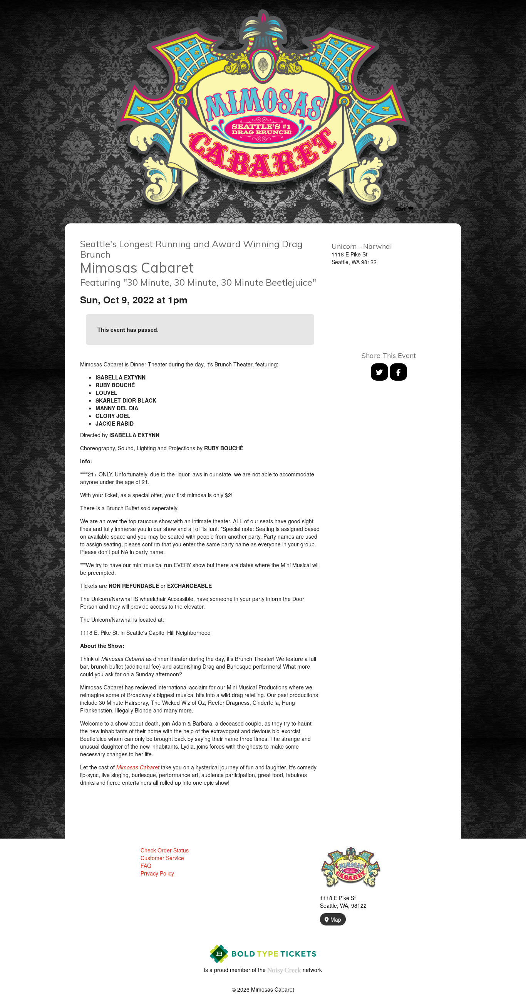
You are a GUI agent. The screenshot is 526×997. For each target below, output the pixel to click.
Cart (401, 209)
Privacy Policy (157, 873)
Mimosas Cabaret (137, 767)
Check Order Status (165, 850)
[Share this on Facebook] (398, 372)
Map (335, 919)
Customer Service (162, 858)
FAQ (146, 865)
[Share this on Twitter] (379, 372)
